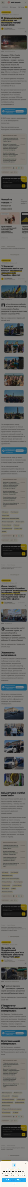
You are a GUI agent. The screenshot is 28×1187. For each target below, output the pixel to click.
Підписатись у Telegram (15, 1180)
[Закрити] (25, 1163)
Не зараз (14, 1184)
